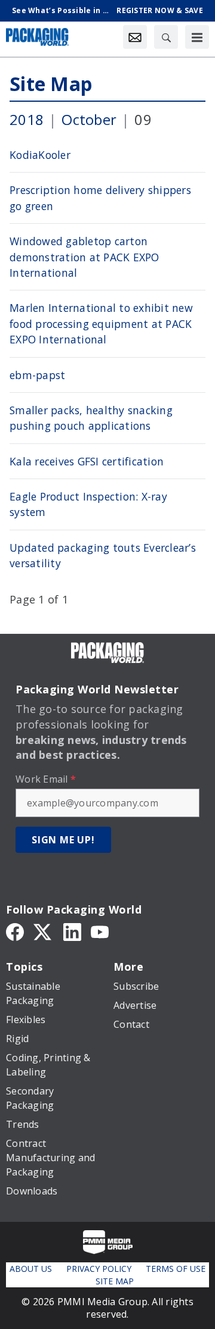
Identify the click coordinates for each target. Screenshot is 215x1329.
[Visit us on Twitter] (43, 930)
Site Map (51, 83)
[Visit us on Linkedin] (72, 930)
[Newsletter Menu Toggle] (135, 37)
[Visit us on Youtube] (100, 930)
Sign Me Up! (63, 839)
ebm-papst (37, 375)
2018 (27, 119)
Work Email (46, 779)
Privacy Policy (98, 1268)
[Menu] (197, 37)
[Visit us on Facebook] (15, 930)
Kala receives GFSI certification (87, 461)
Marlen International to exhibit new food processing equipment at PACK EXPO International (101, 323)
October (89, 119)
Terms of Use (175, 1268)
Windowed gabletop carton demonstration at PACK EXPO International (84, 257)
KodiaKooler (40, 155)
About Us (31, 1268)
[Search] (166, 37)
